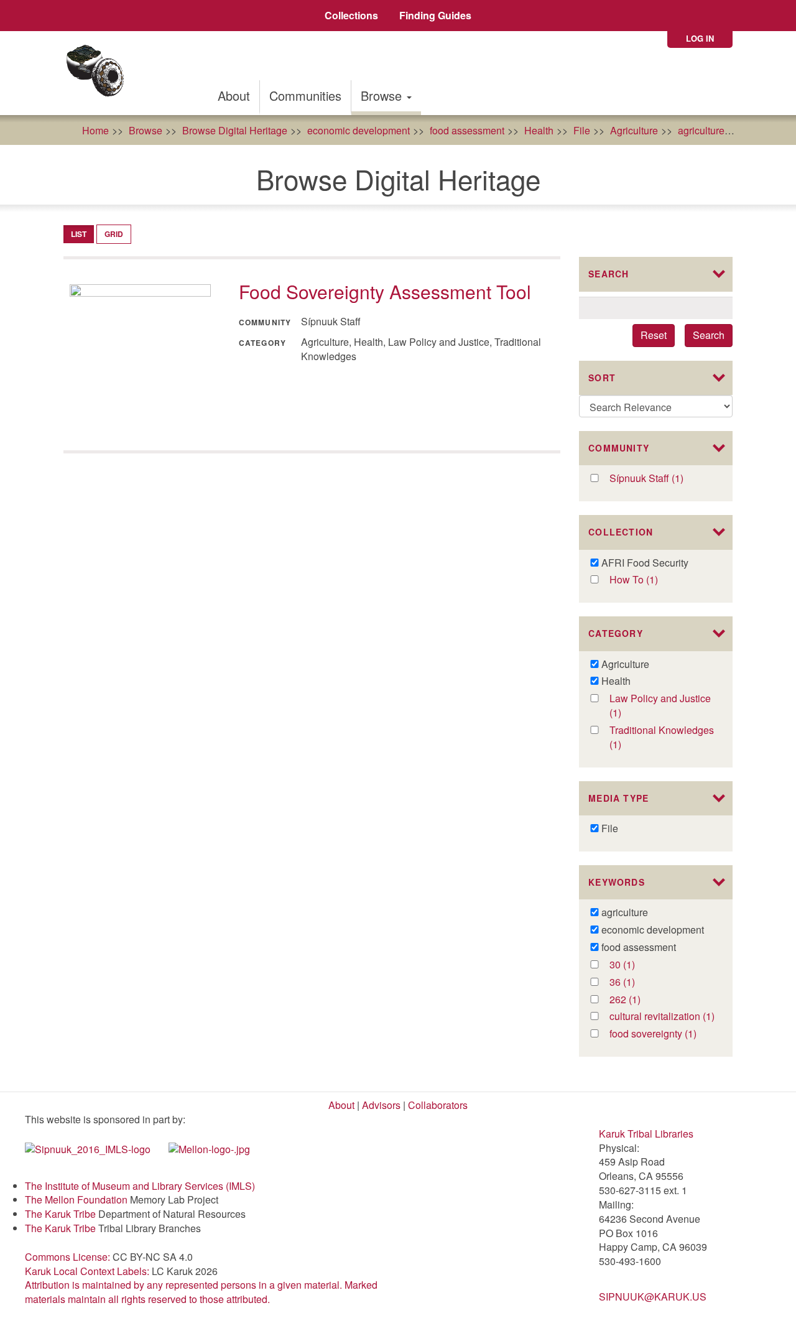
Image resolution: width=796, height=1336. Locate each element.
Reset (654, 335)
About (234, 95)
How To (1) (646, 580)
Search (708, 335)
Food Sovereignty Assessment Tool (385, 291)
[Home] (99, 73)
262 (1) (637, 1000)
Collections (351, 15)
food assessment (467, 130)
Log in (700, 38)
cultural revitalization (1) (662, 1016)
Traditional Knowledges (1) (661, 737)
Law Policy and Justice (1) (660, 706)
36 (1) (634, 982)
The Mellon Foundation (76, 1199)
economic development (358, 130)
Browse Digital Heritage (234, 130)
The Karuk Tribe (60, 1214)
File (581, 130)
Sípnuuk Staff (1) (662, 478)
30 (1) (634, 965)
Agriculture (634, 130)
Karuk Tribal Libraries (646, 1133)
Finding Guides (435, 15)
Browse (383, 95)
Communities (305, 95)
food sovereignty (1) (662, 1034)
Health (538, 130)
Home (95, 130)
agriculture (701, 130)
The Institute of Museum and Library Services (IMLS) (140, 1186)
